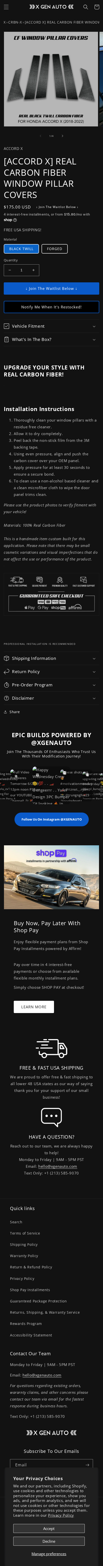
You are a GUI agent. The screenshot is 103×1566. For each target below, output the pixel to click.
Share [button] (15, 711)
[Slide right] (62, 135)
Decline (48, 1541)
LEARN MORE (33, 1006)
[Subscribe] (87, 1465)
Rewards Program (26, 1323)
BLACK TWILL (21, 248)
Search (16, 1222)
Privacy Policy (61, 1515)
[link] (51, 1048)
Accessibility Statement (31, 1335)
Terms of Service (25, 1233)
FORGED (54, 248)
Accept (48, 1528)
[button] (6, 7)
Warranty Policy (24, 1255)
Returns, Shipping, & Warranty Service (45, 1312)
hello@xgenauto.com (57, 1166)
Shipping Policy (24, 1244)
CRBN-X (15, 22)
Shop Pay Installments (30, 1289)
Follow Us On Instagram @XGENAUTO (52, 819)
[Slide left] (40, 135)
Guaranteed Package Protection (38, 1301)
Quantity (11, 260)
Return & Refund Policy (31, 1267)
